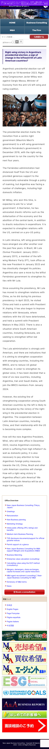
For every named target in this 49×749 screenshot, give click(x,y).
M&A (12, 30)
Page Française (13, 613)
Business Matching (14, 555)
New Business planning (16, 520)
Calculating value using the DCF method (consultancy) (23, 564)
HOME (12, 22)
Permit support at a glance (18, 544)
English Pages (12, 609)
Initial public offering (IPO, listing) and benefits (22, 529)
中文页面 (10, 625)
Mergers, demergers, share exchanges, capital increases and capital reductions (23, 570)
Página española (13, 617)
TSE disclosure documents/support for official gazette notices (25, 539)
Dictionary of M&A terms (17, 582)
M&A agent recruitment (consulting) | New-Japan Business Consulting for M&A (24, 576)
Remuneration (12, 515)
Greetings (11, 511)
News (9, 586)
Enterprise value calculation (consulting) (23, 559)
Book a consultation (25, 592)
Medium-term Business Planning (20, 534)
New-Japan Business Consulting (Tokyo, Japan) (23, 506)
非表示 (46, 4)
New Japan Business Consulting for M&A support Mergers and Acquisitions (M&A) (23, 549)
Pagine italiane (13, 621)
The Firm (36, 30)
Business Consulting (37, 22)
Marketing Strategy (15, 524)
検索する (40, 37)
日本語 (9, 605)
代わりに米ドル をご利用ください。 (32, 4)
